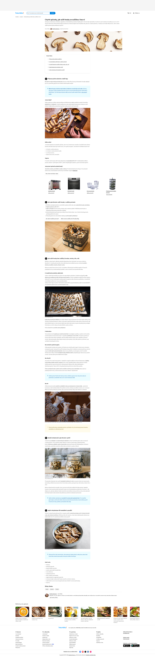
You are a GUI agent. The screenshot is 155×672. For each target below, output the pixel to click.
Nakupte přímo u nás (46, 639)
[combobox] (38, 13)
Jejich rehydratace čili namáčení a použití (26, 34)
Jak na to (52, 589)
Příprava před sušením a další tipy (24, 22)
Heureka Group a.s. (72, 655)
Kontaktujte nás (126, 633)
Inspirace (21, 16)
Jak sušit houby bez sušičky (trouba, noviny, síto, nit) (27, 28)
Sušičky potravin (54, 187)
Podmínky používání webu (91, 655)
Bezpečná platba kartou (46, 644)
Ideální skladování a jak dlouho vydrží (25, 31)
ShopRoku (98, 635)
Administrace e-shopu (73, 634)
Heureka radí (44, 637)
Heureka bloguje (19, 642)
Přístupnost (18, 647)
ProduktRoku (98, 637)
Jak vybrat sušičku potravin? (52, 219)
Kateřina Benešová (55, 29)
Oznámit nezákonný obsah (20, 646)
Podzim (57, 589)
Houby (47, 589)
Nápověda (71, 647)
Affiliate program (72, 644)
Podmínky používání (19, 637)
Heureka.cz (17, 16)
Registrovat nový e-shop (74, 635)
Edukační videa (72, 646)
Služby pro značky (72, 641)
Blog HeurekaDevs (19, 644)
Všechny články (54, 597)
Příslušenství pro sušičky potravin (112, 187)
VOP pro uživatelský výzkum (47, 646)
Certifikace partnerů (100, 639)
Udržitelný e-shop (99, 642)
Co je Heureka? (18, 634)
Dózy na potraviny (93, 187)
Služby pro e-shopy (73, 637)
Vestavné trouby (74, 187)
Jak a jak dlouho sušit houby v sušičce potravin (27, 25)
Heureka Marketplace (73, 639)
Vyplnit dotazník (126, 639)
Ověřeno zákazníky (99, 634)
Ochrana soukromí (45, 642)
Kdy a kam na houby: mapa (52, 173)
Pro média (17, 641)
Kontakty (17, 635)
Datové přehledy (72, 642)
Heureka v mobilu (45, 635)
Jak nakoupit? (45, 634)
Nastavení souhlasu (46, 641)
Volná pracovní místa (19, 639)
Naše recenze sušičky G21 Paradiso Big (70, 219)
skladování (75, 170)
